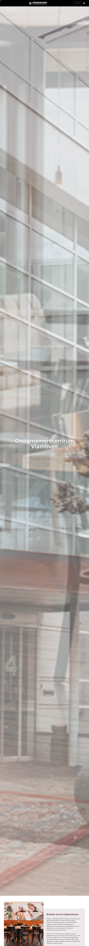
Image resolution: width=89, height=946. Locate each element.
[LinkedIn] (84, 3)
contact (77, 3)
